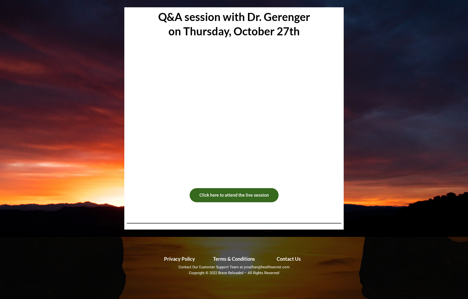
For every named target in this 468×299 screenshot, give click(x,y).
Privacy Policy (179, 259)
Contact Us (289, 259)
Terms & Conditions (234, 259)
